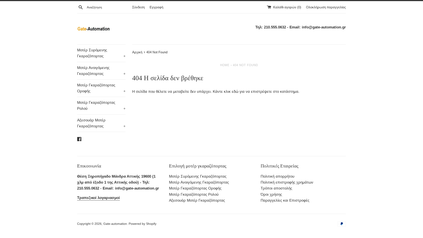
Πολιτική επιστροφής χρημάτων (287, 182)
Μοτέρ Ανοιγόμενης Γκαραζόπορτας (101, 71)
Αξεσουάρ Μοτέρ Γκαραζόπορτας (101, 123)
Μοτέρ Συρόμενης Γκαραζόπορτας (101, 53)
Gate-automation (115, 223)
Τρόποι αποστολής (276, 188)
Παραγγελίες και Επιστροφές (285, 200)
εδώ (235, 91)
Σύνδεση (138, 7)
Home (225, 65)
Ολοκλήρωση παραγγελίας (326, 7)
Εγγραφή (156, 7)
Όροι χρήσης (271, 194)
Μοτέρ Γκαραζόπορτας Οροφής (101, 88)
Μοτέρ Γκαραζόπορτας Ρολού (101, 105)
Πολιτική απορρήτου (277, 176)
